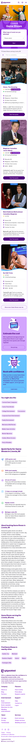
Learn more (14, 389)
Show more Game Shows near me (14, 307)
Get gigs (3, 718)
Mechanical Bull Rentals (9, 424)
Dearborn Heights (7, 658)
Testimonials (5, 722)
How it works (19, 689)
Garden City (5, 653)
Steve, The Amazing (10, 87)
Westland (14, 653)
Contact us (18, 703)
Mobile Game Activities (8, 429)
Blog (2, 692)
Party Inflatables (7, 442)
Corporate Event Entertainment (11, 415)
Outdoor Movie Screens (8, 438)
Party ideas (18, 692)
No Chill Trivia (8, 273)
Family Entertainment (8, 420)
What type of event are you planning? (11, 33)
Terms (3, 732)
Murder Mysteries (7, 433)
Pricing (3, 720)
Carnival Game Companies (9, 402)
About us (4, 689)
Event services (19, 718)
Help (16, 701)
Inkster (17, 658)
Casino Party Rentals (8, 406)
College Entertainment (8, 411)
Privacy (9, 732)
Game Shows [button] (14, 26)
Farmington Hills (6, 662)
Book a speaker (6, 705)
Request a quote (20, 694)
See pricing (14, 347)
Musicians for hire (6, 707)
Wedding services (20, 722)
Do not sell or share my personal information (13, 736)
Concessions (21, 411)
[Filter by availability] (16, 55)
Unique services (20, 720)
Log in (17, 705)
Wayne (24, 658)
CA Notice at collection (7, 734)
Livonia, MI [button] (15, 23)
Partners (4, 694)
